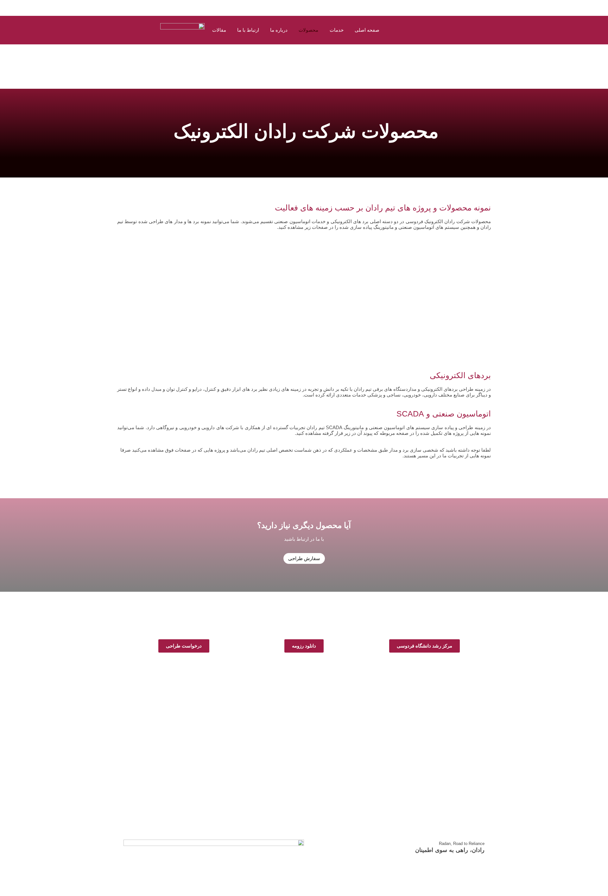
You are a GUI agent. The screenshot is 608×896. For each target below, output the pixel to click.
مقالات (219, 30)
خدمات (337, 30)
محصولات (308, 30)
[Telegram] (264, 766)
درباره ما (279, 30)
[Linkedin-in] (296, 766)
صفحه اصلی (367, 30)
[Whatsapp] (280, 766)
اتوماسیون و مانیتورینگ (215, 323)
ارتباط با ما (248, 30)
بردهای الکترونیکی (388, 326)
